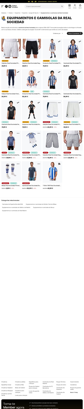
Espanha (17, 13)
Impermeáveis (74, 381)
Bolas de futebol (20, 387)
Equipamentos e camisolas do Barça (43, 207)
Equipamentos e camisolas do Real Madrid (14, 210)
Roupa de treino (61, 384)
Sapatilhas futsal (6, 384)
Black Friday (74, 392)
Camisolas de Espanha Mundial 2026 (12, 204)
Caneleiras (73, 384)
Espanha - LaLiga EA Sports (30, 13)
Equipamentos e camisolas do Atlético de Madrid (16, 207)
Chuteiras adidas (20, 381)
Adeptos (3, 13)
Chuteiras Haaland (6, 387)
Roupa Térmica (60, 381)
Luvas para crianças (21, 395)
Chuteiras (4, 381)
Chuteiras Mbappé (7, 390)
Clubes (11, 13)
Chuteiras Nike (19, 384)
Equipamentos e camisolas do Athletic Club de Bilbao (41, 204)
